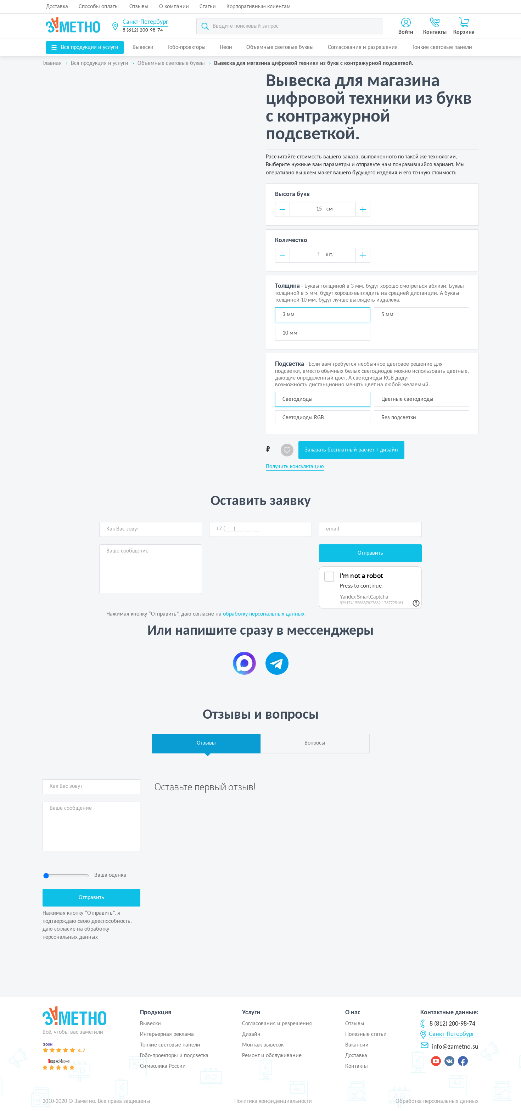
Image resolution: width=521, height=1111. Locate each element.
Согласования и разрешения (363, 47)
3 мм (288, 315)
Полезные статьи (366, 1034)
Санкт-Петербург (145, 22)
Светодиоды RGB (303, 418)
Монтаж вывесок (263, 1045)
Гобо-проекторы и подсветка (174, 1056)
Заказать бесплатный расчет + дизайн (351, 450)
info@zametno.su (455, 1047)
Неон (226, 47)
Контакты (356, 1066)
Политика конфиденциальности (273, 1101)
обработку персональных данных (263, 614)
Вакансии (357, 1045)
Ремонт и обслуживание (272, 1056)
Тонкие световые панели (442, 47)
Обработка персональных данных (437, 1101)
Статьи (208, 7)
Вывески (143, 47)
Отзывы (139, 7)
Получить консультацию (295, 467)
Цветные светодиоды (407, 399)
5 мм (387, 315)
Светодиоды (297, 399)
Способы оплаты (99, 7)
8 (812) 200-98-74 (143, 30)
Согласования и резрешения (277, 1024)
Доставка (57, 7)
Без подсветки (398, 418)
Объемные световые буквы (280, 47)
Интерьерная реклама (167, 1034)
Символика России (163, 1066)
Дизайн (251, 1034)
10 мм (289, 333)
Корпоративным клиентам (258, 7)
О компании (174, 7)
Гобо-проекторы (187, 47)
